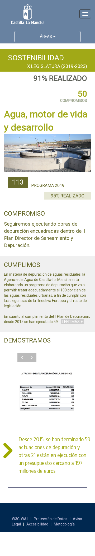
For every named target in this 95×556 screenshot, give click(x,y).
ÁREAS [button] (46, 36)
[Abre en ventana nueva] (47, 392)
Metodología (64, 524)
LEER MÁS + (72, 322)
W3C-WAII (20, 519)
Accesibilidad (37, 524)
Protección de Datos (50, 519)
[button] (22, 357)
